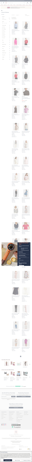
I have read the (23, 263)
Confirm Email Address (22, 255)
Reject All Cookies (17, 460)
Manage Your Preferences (27, 460)
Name (20, 258)
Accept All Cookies (7, 460)
